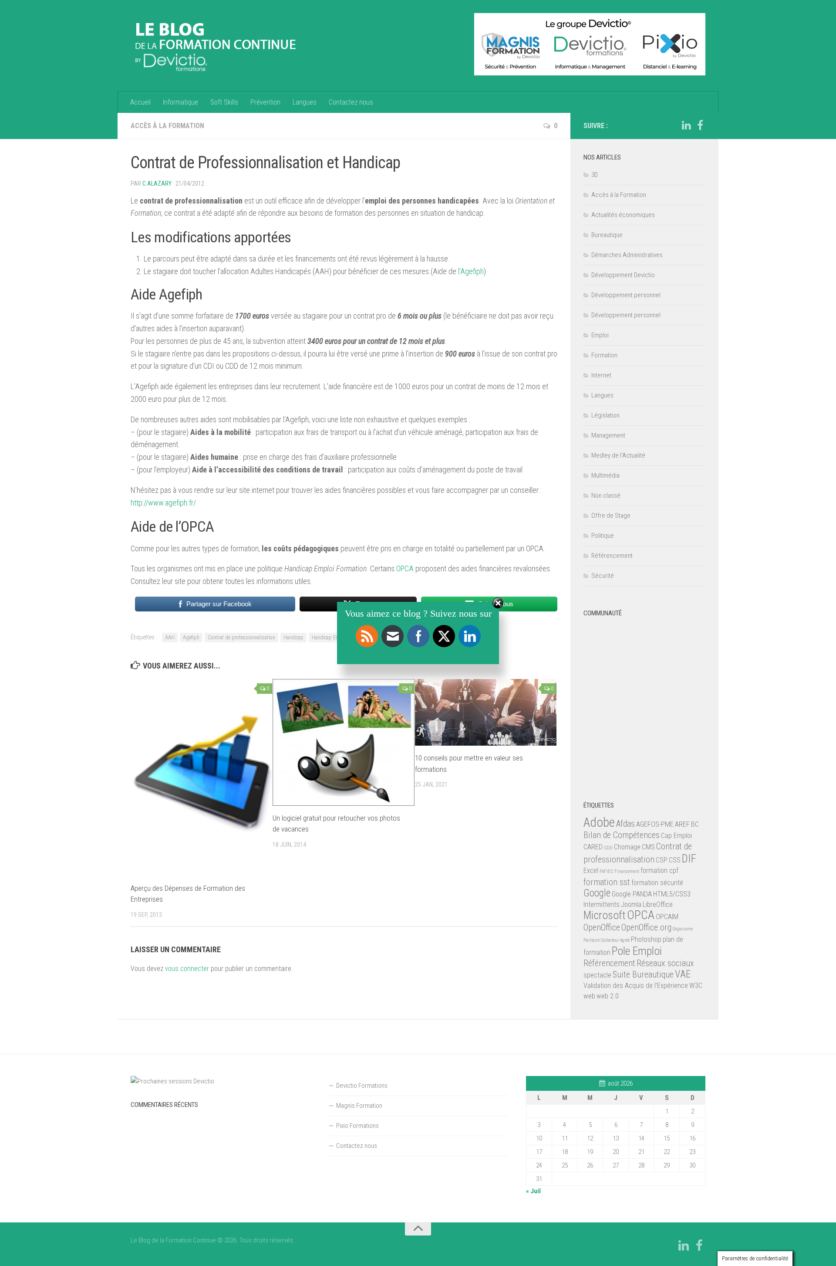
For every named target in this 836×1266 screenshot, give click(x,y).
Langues (305, 102)
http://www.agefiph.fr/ (163, 502)
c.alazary (157, 183)
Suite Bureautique (643, 974)
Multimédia (605, 475)
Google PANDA (632, 894)
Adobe (599, 822)
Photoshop (646, 939)
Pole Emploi (637, 950)
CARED (593, 847)
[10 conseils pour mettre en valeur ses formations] (485, 712)
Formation (604, 355)
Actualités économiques (623, 215)
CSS (675, 860)
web (589, 996)
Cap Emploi (676, 836)
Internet (601, 375)
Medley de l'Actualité (618, 455)
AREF (682, 824)
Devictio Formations (362, 1086)
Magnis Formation (359, 1106)
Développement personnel (626, 295)
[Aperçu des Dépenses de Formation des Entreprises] (201, 777)
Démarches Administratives (627, 255)
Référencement (612, 556)
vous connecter (187, 968)
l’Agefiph (471, 271)
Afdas (625, 823)
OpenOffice (601, 927)
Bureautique (607, 235)
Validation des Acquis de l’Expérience (635, 985)
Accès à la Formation (167, 126)
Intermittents (601, 904)
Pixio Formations (357, 1126)
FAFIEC (606, 871)
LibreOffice (658, 904)
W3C (695, 985)
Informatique (180, 102)
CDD (608, 848)
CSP (661, 860)
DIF (689, 858)
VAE (683, 974)
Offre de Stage (610, 515)
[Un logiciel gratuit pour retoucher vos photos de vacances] (343, 742)
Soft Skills (224, 102)
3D (594, 175)
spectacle (597, 975)
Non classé (605, 495)
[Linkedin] (686, 125)
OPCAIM (667, 917)
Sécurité (602, 576)
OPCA (405, 568)
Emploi (600, 335)
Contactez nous (351, 102)
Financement (626, 871)
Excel (590, 870)
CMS (648, 847)
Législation (605, 415)
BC (695, 824)
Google (596, 893)
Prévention (265, 102)
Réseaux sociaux (665, 963)
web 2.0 (608, 996)
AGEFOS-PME (655, 824)
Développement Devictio (623, 275)
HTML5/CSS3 (672, 894)
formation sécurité (657, 883)
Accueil (140, 102)
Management (608, 435)
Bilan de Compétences (621, 835)
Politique (602, 536)
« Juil (533, 1191)
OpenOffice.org (646, 927)
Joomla (631, 904)
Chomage (627, 847)
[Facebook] (700, 125)
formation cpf (659, 870)
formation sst (606, 882)
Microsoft (604, 915)
